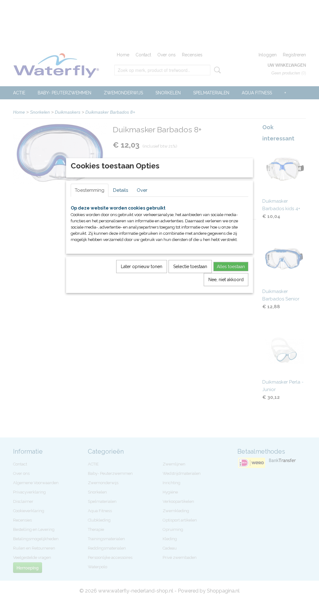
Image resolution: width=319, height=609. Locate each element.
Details (120, 190)
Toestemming (89, 190)
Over (142, 190)
